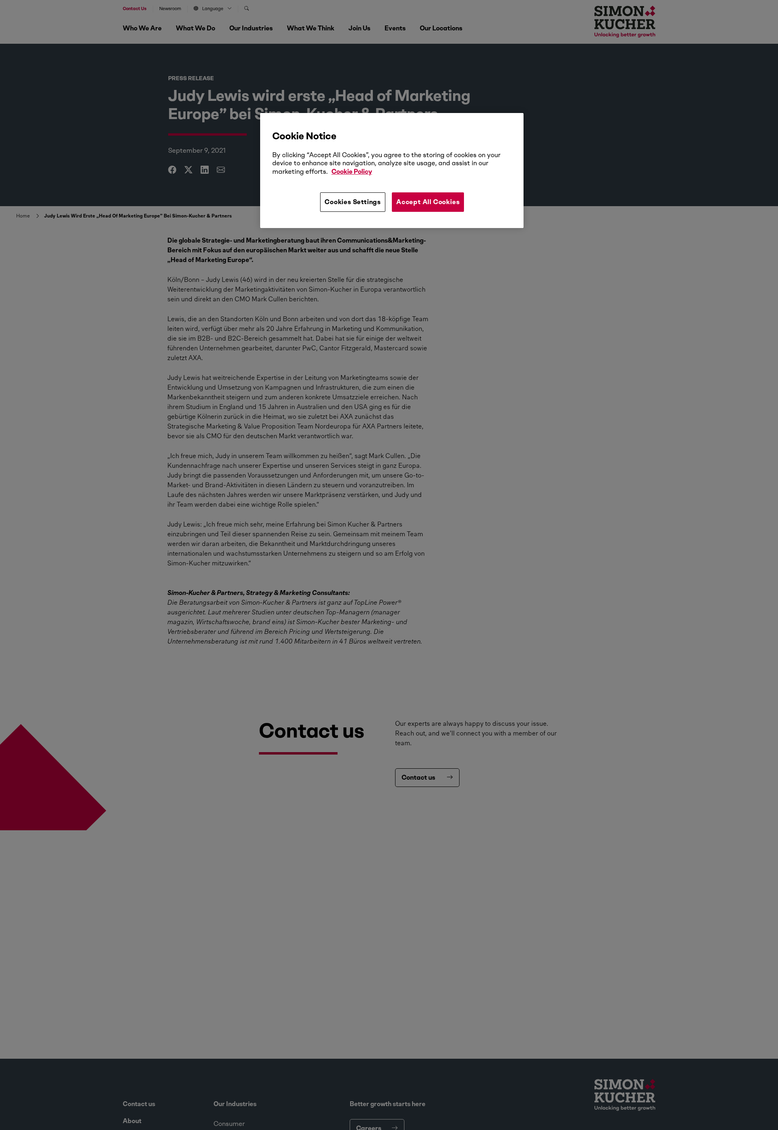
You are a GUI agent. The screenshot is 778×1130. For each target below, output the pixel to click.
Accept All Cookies (428, 202)
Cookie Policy (351, 171)
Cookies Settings (353, 202)
